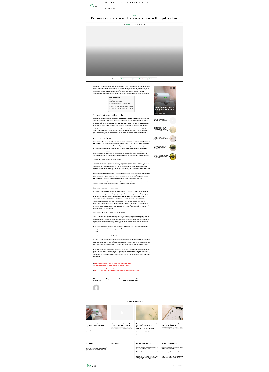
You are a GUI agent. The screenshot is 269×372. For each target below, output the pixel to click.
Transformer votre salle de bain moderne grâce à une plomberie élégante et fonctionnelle (116, 270)
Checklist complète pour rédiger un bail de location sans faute (161, 138)
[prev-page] (171, 88)
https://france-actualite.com (107, 289)
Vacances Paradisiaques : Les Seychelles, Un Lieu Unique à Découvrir (111, 265)
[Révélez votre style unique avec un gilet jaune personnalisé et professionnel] (172, 156)
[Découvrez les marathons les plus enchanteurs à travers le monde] (172, 120)
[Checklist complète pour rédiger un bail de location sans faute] (172, 138)
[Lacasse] (96, 288)
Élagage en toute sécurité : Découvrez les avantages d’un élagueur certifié (112, 263)
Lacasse (128, 24)
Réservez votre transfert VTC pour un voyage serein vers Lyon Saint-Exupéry (135, 279)
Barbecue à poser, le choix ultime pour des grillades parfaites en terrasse (160, 147)
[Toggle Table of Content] (131, 98)
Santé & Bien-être (90, 321)
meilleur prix (116, 182)
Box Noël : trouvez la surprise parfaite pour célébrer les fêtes (109, 268)
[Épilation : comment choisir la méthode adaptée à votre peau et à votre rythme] (165, 100)
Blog (134, 15)
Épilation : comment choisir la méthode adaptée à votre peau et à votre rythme (164, 109)
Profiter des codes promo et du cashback (120, 103)
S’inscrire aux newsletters (116, 101)
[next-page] (174, 88)
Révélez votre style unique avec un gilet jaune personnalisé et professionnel (161, 156)
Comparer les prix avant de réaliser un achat (120, 100)
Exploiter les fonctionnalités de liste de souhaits (121, 108)
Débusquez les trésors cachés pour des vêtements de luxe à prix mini (106, 279)
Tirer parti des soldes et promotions (118, 105)
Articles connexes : (117, 110)
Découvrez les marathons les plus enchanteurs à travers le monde (160, 120)
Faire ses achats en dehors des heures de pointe (121, 106)
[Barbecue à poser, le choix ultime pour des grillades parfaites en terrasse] (172, 147)
